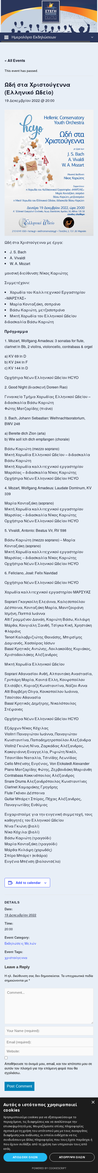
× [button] (93, 1102)
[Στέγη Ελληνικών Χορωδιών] (49, 16)
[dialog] (49, 1135)
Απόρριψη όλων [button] (72, 1157)
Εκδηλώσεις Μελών (20, 943)
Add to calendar (28, 882)
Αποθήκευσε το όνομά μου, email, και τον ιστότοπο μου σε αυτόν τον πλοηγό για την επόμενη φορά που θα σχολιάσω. (48, 1068)
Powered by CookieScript (49, 1168)
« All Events (15, 60)
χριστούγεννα (16, 957)
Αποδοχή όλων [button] (25, 1157)
